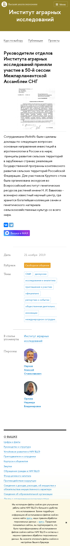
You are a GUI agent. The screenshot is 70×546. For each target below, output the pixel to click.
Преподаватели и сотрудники (20, 456)
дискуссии (40, 274)
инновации (31, 312)
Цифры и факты (12, 442)
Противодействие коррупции (20, 480)
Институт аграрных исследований (35, 15)
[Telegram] (11, 225)
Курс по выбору (13, 40)
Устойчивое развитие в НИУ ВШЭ (22, 451)
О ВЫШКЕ (10, 437)
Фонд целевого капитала (17, 475)
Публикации (35, 40)
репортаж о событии (37, 299)
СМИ (28, 274)
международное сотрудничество (41, 319)
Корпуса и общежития (16, 461)
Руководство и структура (17, 446)
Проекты (54, 40)
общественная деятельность (41, 306)
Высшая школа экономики (22, 4)
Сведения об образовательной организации (28, 494)
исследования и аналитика (40, 280)
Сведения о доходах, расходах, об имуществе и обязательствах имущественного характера (30, 487)
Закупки (8, 466)
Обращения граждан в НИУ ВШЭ (22, 471)
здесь (29, 518)
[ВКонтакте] (6, 225)
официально (32, 293)
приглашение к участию (38, 286)
